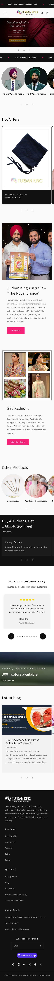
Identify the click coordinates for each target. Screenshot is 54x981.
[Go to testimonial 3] (22, 636)
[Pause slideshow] (36, 50)
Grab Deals (6, 531)
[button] (5, 13)
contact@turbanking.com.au (17, 929)
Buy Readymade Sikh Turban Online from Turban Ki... (22, 741)
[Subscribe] (40, 946)
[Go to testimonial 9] (36, 636)
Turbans (8, 848)
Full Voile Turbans (36, 93)
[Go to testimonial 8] (34, 636)
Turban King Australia (16, 975)
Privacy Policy (11, 876)
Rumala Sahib (11, 836)
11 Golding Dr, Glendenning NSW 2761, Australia (25, 917)
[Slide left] (21, 104)
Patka (7, 854)
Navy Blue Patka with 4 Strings (16, 194)
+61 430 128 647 (11, 923)
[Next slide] (30, 50)
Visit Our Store (18, 442)
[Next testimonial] (43, 636)
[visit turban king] (18, 799)
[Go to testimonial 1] (17, 636)
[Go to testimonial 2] (20, 636)
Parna (7, 860)
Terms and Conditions (14, 900)
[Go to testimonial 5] (27, 636)
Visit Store (6, 680)
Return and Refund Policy (16, 894)
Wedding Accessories (36, 500)
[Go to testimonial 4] (24, 636)
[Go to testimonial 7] (31, 636)
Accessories (13, 500)
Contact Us (10, 888)
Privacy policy (45, 975)
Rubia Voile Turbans (13, 93)
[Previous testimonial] (11, 636)
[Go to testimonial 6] (29, 636)
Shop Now (16, 330)
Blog (7, 882)
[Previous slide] (18, 50)
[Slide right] (33, 104)
